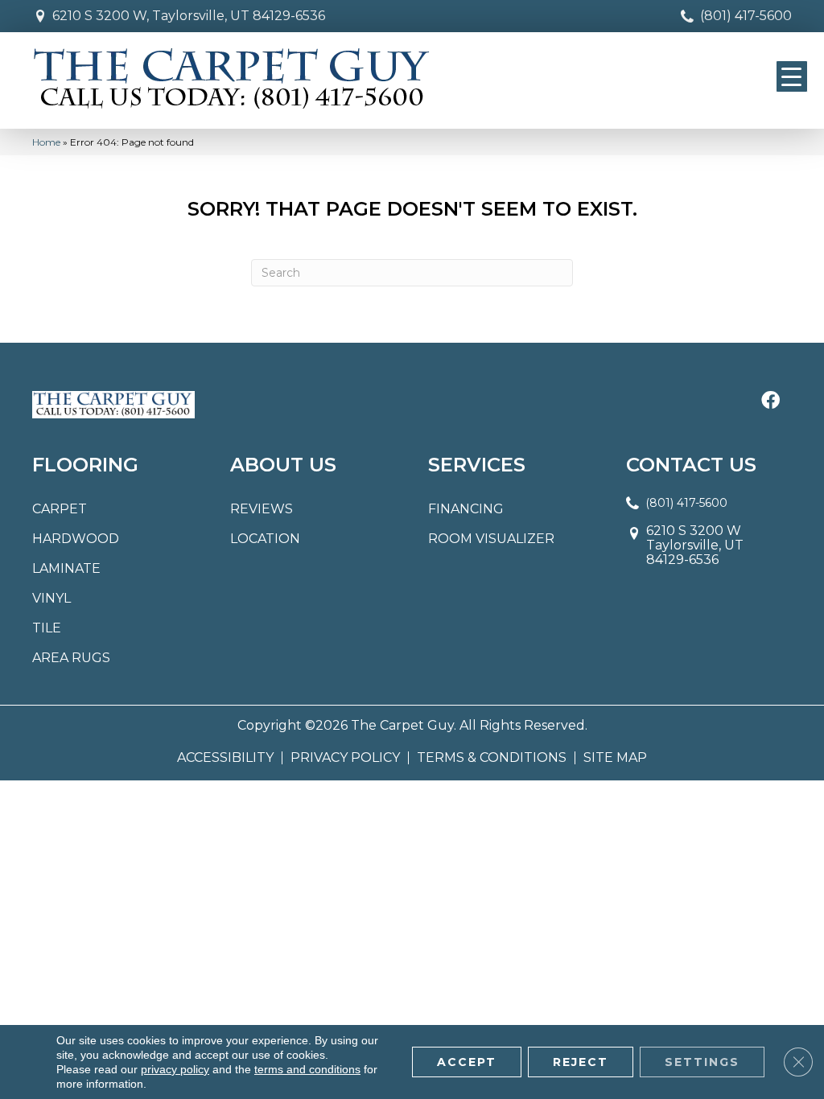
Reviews (261, 509)
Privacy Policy (345, 757)
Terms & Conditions (491, 757)
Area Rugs (71, 657)
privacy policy (175, 1069)
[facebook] (770, 401)
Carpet (59, 509)
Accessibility (225, 757)
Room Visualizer (491, 538)
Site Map (615, 757)
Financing (466, 509)
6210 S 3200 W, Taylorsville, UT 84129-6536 (188, 15)
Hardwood (75, 538)
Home (46, 142)
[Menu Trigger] (792, 76)
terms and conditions (307, 1069)
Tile (46, 628)
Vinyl (51, 598)
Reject (580, 1062)
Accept (466, 1062)
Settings (702, 1062)
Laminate (66, 568)
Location (265, 538)
